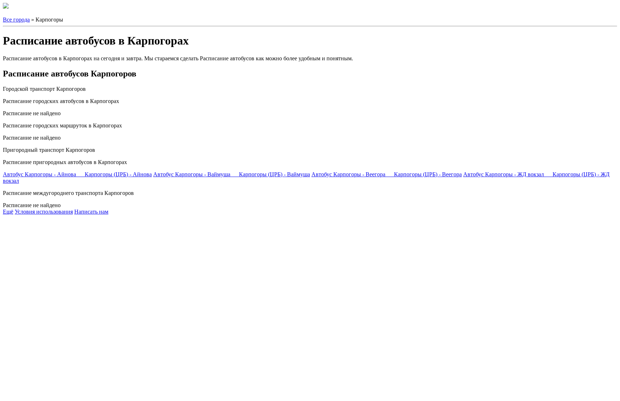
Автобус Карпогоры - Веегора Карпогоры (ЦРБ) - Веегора (386, 174)
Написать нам (91, 212)
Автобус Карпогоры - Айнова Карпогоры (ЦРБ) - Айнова (77, 174)
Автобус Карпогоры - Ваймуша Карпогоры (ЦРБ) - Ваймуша (231, 174)
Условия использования (44, 212)
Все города (16, 20)
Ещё (8, 212)
